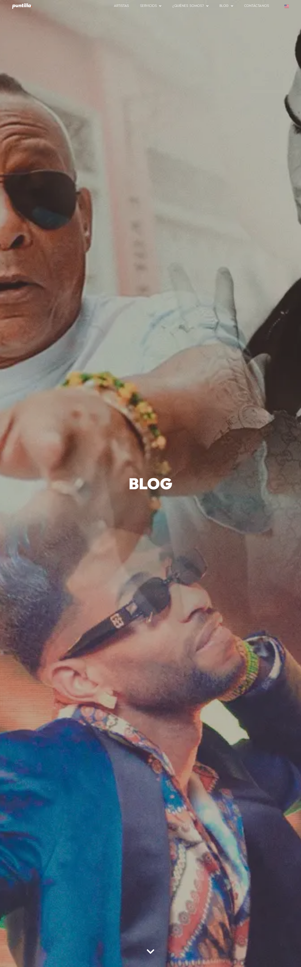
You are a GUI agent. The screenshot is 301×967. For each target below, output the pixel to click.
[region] (57, 927)
